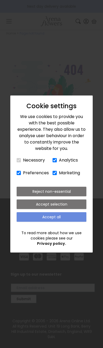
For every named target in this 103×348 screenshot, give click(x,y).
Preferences (36, 173)
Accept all (51, 217)
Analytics (68, 160)
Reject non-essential (51, 191)
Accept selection (51, 204)
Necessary (34, 160)
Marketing (69, 173)
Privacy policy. (51, 243)
